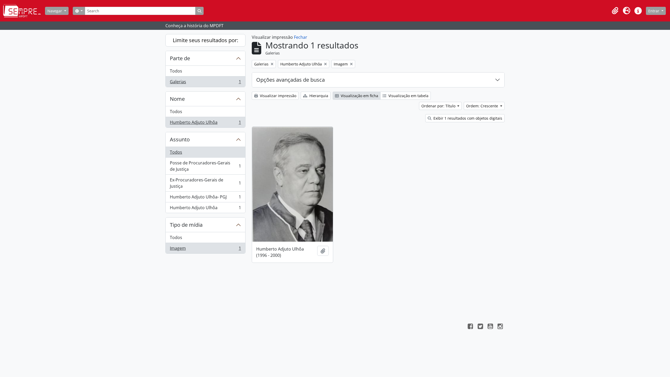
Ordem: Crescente (482, 105)
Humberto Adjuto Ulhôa (205, 123)
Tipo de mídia (186, 224)
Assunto (180, 139)
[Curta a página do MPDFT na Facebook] (470, 327)
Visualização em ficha (359, 95)
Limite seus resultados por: (205, 40)
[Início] (24, 10)
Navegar (55, 10)
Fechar (300, 37)
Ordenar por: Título (438, 105)
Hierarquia (318, 95)
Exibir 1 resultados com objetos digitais (467, 118)
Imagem (205, 249)
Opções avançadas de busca (290, 79)
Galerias (205, 83)
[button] (615, 10)
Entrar (654, 10)
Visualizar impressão (277, 95)
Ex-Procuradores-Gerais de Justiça (205, 183)
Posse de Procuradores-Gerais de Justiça (205, 166)
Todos (176, 71)
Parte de (180, 58)
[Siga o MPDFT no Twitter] (480, 327)
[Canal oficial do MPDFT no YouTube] (490, 327)
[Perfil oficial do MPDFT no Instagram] (500, 327)
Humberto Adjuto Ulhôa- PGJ (205, 198)
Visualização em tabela (407, 95)
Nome (177, 98)
